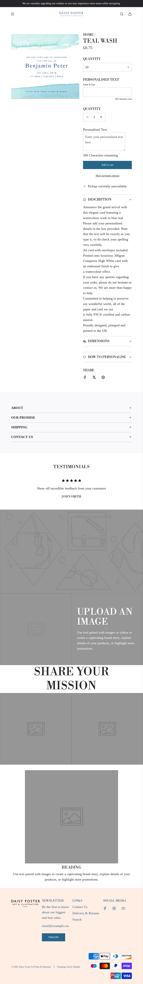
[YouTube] (123, 908)
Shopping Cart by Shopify (68, 967)
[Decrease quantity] (87, 117)
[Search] (122, 14)
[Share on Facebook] (85, 378)
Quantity (92, 59)
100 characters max (123, 99)
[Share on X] (94, 378)
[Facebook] (105, 908)
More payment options (107, 175)
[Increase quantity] (101, 117)
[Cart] (130, 14)
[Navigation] (12, 14)
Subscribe (53, 937)
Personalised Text (101, 80)
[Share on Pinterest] (103, 378)
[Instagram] (114, 908)
